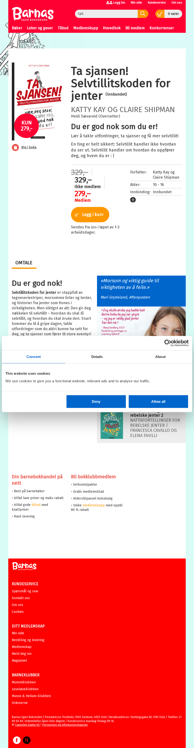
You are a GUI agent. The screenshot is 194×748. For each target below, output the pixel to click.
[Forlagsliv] (27, 742)
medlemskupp (94, 505)
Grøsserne (20, 703)
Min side (136, 2)
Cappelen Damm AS (27, 725)
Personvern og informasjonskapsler (65, 725)
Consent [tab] (33, 357)
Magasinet (19, 661)
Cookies (18, 612)
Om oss (177, 2)
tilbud (35, 505)
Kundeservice (157, 2)
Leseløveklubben (25, 689)
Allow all (158, 401)
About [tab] (160, 357)
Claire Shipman (147, 109)
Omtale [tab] (23, 262)
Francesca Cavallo (150, 430)
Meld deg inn (21, 654)
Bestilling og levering (28, 640)
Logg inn (119, 2)
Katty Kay (88, 109)
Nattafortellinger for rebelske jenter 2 (150, 413)
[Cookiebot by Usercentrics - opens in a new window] (168, 343)
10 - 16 (158, 184)
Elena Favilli (143, 435)
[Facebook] (17, 742)
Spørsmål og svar (25, 591)
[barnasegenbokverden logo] (24, 567)
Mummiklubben (24, 682)
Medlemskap (21, 647)
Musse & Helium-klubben (31, 696)
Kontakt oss (21, 598)
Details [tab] (97, 357)
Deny (96, 401)
